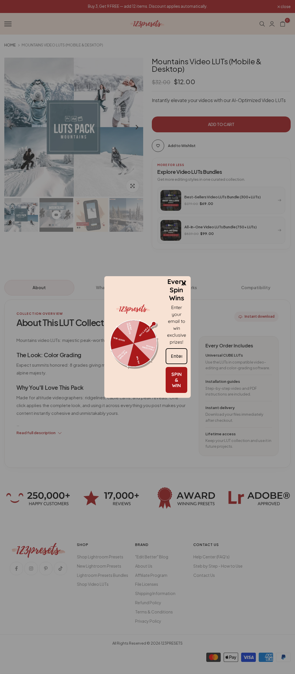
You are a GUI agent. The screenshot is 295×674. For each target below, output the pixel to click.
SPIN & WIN (176, 379)
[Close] (184, 283)
